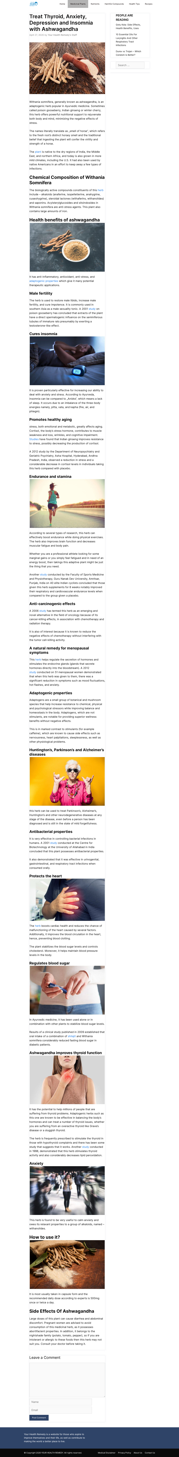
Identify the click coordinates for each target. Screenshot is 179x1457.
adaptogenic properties (43, 281)
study (92, 308)
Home (62, 4)
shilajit (72, 1036)
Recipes (148, 4)
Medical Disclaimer (106, 1452)
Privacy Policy (124, 1452)
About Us (138, 1452)
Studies (34, 439)
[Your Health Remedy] (33, 4)
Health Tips (134, 4)
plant (38, 151)
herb (100, 190)
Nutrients (95, 4)
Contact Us (150, 1452)
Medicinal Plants (78, 4)
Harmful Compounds (114, 4)
